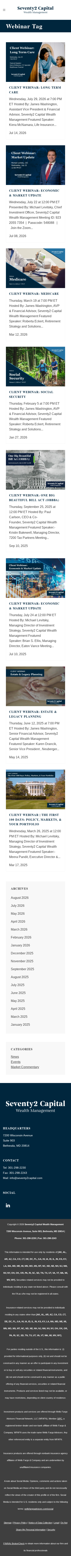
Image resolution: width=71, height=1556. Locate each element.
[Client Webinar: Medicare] (35, 268)
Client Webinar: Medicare (34, 293)
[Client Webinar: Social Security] (35, 366)
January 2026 (20, 945)
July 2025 (17, 985)
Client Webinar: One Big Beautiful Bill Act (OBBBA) (34, 497)
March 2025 (19, 1016)
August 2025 (20, 977)
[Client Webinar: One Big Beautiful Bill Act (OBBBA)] (35, 470)
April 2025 (18, 1008)
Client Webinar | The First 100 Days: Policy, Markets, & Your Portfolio (35, 819)
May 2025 (18, 1001)
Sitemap (7, 1523)
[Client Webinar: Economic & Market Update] (35, 165)
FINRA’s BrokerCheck (14, 1543)
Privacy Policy (20, 1523)
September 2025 (22, 969)
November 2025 (22, 961)
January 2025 (20, 1024)
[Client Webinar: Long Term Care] (35, 62)
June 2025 (18, 993)
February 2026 (21, 937)
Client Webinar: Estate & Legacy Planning (33, 714)
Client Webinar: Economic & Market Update (34, 192)
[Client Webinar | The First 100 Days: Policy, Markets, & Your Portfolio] (35, 789)
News (15, 1056)
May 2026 (18, 913)
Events (16, 1062)
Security (51, 1529)
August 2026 (20, 897)
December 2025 (22, 953)
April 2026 (18, 921)
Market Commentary (25, 1067)
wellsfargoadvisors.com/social (38, 1509)
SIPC (59, 1418)
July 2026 (17, 905)
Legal (56, 1523)
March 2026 (19, 929)
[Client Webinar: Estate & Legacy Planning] (35, 686)
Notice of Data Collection (40, 1523)
